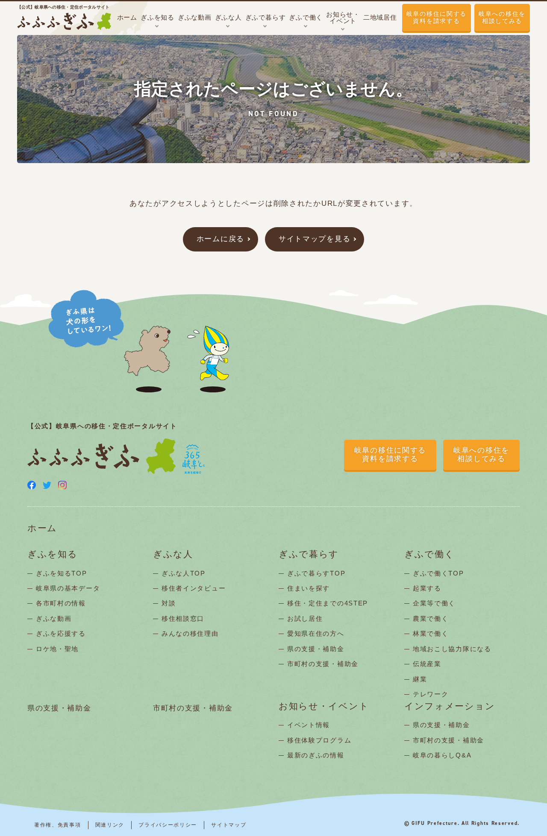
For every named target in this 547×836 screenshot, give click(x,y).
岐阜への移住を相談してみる (502, 17)
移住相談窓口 (183, 618)
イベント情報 (308, 724)
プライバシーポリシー (167, 825)
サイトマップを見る (314, 239)
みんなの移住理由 (190, 633)
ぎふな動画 (54, 618)
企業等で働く (434, 603)
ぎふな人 (173, 554)
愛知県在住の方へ (315, 633)
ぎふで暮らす (309, 554)
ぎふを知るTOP (61, 573)
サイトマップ (228, 825)
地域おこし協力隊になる (452, 648)
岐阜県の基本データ (68, 588)
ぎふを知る (52, 554)
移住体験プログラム (319, 740)
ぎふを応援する (61, 633)
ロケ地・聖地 (57, 648)
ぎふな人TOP (184, 573)
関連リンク (110, 825)
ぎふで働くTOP (438, 573)
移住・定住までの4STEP (327, 603)
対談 (169, 603)
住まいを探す (308, 588)
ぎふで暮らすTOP (316, 573)
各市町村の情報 (61, 603)
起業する (427, 588)
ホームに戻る (220, 239)
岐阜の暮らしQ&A (442, 755)
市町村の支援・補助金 (323, 663)
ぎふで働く (429, 554)
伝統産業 (427, 663)
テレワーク (431, 694)
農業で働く (431, 618)
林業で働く (431, 633)
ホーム (42, 528)
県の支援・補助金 (315, 648)
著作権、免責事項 (57, 825)
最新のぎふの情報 (315, 755)
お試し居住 (305, 618)
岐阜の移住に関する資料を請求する (436, 17)
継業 (420, 679)
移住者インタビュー (194, 588)
